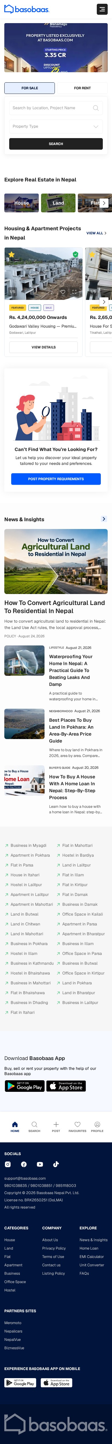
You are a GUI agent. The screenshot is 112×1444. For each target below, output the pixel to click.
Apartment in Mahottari (32, 904)
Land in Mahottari (27, 933)
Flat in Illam (73, 874)
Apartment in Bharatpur (83, 933)
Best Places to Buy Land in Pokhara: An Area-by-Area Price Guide (71, 730)
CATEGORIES (16, 1228)
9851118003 (66, 1185)
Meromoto (12, 1322)
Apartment (13, 1265)
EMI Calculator (92, 1256)
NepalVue (12, 1339)
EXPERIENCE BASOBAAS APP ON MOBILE (42, 1368)
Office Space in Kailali (82, 914)
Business (12, 1273)
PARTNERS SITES (20, 1310)
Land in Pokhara (77, 982)
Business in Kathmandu (32, 963)
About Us (50, 1239)
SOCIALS (12, 1153)
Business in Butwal (80, 963)
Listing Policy (53, 1273)
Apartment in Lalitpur (30, 894)
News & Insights (24, 519)
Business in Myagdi (28, 845)
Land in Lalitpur (76, 865)
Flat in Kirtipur (75, 884)
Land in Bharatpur (78, 992)
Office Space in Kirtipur (83, 973)
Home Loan (89, 1248)
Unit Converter (92, 1265)
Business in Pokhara (29, 943)
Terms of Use (53, 1256)
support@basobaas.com (25, 1178)
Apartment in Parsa (79, 924)
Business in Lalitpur (80, 1002)
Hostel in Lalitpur (26, 884)
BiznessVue (14, 1347)
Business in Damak (80, 904)
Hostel (9, 1290)
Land (8, 1248)
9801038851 (41, 1185)
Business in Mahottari (31, 982)
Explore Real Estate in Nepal (40, 179)
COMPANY (51, 1228)
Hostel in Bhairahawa (30, 973)
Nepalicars (13, 1331)
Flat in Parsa (22, 865)
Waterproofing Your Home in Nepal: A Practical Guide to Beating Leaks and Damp (71, 670)
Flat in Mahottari (77, 845)
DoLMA (55, 1200)
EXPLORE (88, 1228)
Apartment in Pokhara (30, 855)
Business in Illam (78, 943)
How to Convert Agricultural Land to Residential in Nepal (54, 607)
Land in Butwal (24, 914)
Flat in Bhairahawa (28, 992)
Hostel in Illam (24, 953)
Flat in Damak (75, 894)
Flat (7, 1256)
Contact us (51, 1265)
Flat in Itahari (22, 1012)
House (9, 1239)
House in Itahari (25, 874)
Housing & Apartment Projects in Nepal (42, 233)
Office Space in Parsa (82, 953)
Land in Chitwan (25, 924)
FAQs (84, 1273)
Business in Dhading (29, 1002)
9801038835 (15, 1185)
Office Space (15, 1281)
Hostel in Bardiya (78, 855)
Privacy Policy (54, 1248)
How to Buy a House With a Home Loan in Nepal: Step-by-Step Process (72, 787)
